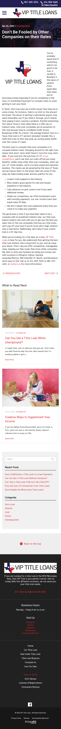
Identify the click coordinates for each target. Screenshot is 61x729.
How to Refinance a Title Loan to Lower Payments (29, 474)
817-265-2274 (31, 2)
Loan (7, 512)
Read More (9, 360)
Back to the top (32, 544)
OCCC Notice (30, 679)
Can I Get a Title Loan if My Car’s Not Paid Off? (27, 482)
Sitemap (26, 718)
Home (30, 646)
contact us (15, 264)
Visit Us (30, 617)
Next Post (50, 273)
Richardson (31, 630)
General (8, 508)
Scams (8, 516)
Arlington (30, 622)
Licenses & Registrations (30, 683)
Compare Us (30, 662)
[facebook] (30, 704)
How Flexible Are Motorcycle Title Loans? (24, 490)
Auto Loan (10, 504)
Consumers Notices (31, 687)
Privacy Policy (16, 718)
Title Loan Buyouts (31, 658)
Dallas (30, 625)
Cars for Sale (30, 666)
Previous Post (13, 273)
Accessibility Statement (40, 718)
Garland (30, 628)
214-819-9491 (51, 2)
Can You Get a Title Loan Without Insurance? (26, 478)
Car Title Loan (30, 650)
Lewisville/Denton (30, 633)
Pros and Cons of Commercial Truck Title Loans (27, 486)
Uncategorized (23, 26)
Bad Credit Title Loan (30, 654)
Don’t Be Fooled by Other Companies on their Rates (26, 34)
